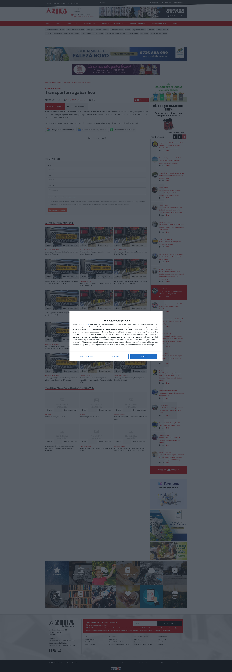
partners (86, 324)
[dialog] (116, 336)
